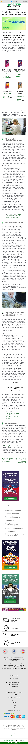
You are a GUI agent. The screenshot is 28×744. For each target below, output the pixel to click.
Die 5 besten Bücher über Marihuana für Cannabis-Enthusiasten (20, 460)
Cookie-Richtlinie (14, 695)
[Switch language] (3, 1)
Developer (14, 735)
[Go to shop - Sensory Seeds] (14, 740)
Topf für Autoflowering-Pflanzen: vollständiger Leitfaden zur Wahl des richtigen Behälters (15, 530)
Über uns (14, 702)
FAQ (14, 707)
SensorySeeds (8, 446)
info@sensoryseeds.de (15, 682)
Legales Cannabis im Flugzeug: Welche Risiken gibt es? (14, 215)
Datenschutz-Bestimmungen (14, 692)
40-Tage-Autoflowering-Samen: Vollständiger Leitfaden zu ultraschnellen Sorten (14, 524)
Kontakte (14, 705)
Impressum (14, 699)
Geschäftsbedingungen (14, 697)
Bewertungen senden (14, 710)
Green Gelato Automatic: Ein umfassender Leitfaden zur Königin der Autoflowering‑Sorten (15, 512)
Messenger (15, 1)
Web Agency (14, 733)
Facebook (15, 684)
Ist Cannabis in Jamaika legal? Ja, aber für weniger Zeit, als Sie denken (12, 415)
